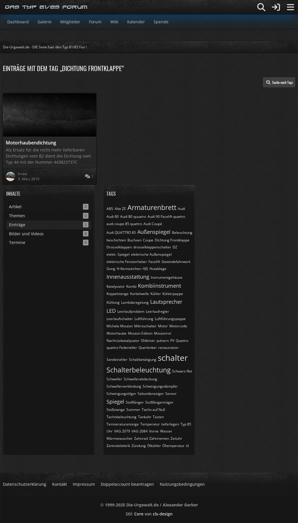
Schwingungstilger (121, 393)
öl (187, 445)
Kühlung (113, 302)
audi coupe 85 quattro (124, 223)
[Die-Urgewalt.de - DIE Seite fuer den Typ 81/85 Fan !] (46, 7)
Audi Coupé (152, 223)
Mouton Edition (140, 333)
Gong (111, 268)
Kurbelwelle (139, 293)
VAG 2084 (140, 431)
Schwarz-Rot (182, 371)
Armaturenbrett (151, 207)
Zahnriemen (159, 438)
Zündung (139, 445)
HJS (145, 268)
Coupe (148, 240)
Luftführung (143, 318)
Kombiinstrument (159, 285)
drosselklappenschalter (152, 247)
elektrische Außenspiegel (151, 254)
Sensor (171, 393)
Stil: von (149, 514)
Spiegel (115, 401)
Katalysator (116, 286)
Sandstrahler (117, 359)
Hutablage (158, 268)
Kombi (131, 286)
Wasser (166, 431)
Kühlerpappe (172, 293)
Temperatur (150, 424)
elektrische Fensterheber (127, 261)
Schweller (114, 379)
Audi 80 (113, 216)
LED (111, 310)
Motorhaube (117, 333)
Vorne (154, 431)
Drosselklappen (119, 247)
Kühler (155, 293)
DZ (175, 247)
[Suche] (261, 7)
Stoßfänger (135, 402)
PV (172, 340)
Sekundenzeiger (151, 393)
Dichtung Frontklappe (172, 240)
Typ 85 (185, 424)
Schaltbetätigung (142, 359)
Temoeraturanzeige (123, 424)
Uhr (110, 431)
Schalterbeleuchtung (139, 369)
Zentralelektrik (118, 445)
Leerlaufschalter (120, 318)
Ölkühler (154, 445)
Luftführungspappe (170, 318)
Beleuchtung (182, 232)
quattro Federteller (122, 347)
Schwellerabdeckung (140, 379)
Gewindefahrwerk (176, 261)
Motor (163, 326)
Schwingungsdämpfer (160, 386)
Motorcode (178, 326)
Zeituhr (176, 438)
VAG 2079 (122, 431)
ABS (110, 208)
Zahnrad (141, 438)
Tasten (158, 416)
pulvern (163, 340)
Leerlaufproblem (130, 311)
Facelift (154, 261)
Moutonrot (162, 333)
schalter (173, 357)
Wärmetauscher (120, 438)
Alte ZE (120, 208)
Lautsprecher (166, 301)
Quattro (182, 340)
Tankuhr (144, 416)
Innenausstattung (128, 276)
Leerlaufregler (157, 311)
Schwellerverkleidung (124, 386)
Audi (181, 208)
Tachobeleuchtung (121, 416)
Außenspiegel (154, 231)
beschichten (116, 240)
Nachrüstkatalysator (123, 340)
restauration (168, 347)
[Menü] (290, 7)
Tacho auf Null (153, 409)
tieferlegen (170, 424)
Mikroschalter (145, 326)
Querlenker (148, 347)
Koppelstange (118, 293)
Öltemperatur (173, 445)
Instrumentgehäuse (166, 277)
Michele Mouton (120, 326)
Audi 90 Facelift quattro (166, 216)
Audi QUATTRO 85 (121, 232)
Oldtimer (148, 340)
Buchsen (134, 240)
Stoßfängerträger (159, 402)
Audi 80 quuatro (133, 216)
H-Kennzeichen (129, 268)
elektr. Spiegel (118, 254)
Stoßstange (116, 409)
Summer (133, 409)
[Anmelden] (276, 7)
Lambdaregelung (135, 302)
